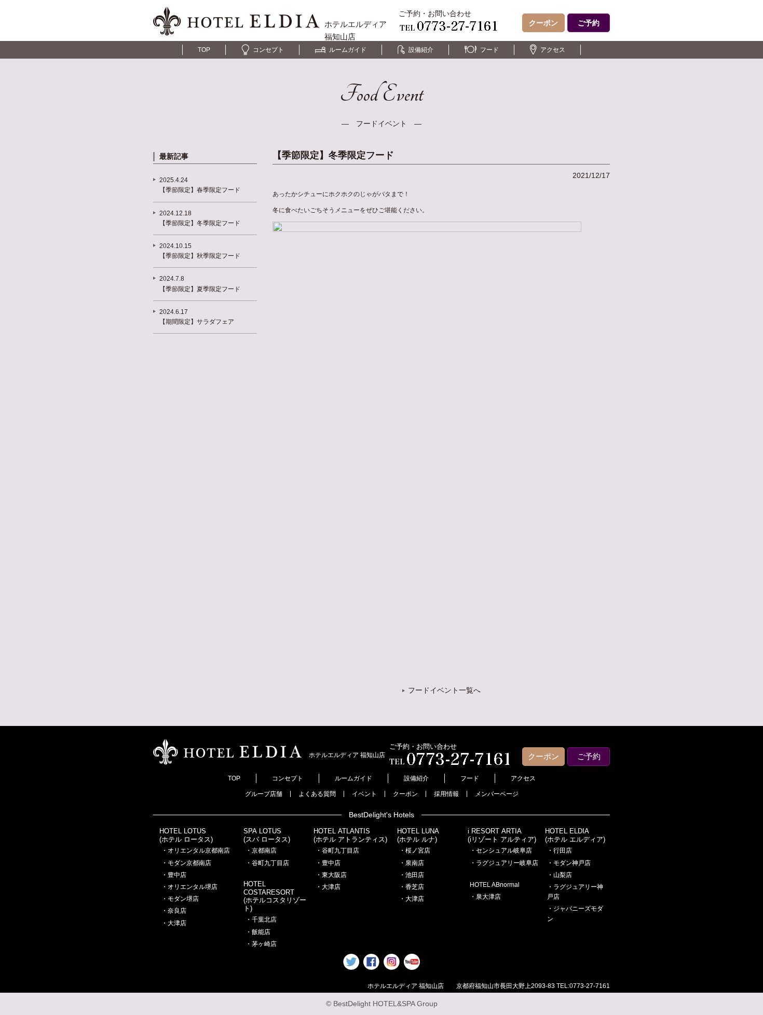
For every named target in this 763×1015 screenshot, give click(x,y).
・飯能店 (258, 932)
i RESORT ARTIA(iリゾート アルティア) (502, 835)
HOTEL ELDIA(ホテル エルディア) (575, 835)
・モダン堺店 (180, 898)
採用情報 (446, 794)
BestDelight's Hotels (381, 815)
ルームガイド (347, 49)
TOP (204, 49)
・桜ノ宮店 (414, 850)
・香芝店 (411, 886)
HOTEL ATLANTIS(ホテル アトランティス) (350, 835)
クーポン (543, 23)
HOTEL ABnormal (495, 884)
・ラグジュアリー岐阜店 (504, 863)
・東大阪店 (331, 875)
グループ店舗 (263, 794)
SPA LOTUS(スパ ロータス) (266, 835)
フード (489, 49)
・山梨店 (559, 875)
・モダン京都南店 (186, 863)
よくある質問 (317, 794)
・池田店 (411, 875)
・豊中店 (173, 875)
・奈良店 (173, 910)
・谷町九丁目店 (267, 863)
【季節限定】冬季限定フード (199, 223)
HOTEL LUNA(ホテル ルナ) (418, 835)
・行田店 (559, 850)
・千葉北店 (261, 919)
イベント (364, 794)
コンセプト (268, 49)
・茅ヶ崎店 (261, 944)
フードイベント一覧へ (444, 690)
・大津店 (173, 923)
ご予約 (589, 23)
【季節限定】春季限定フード (199, 190)
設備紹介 (420, 49)
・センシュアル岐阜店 (501, 850)
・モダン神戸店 (569, 863)
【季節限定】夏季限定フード (199, 289)
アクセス (552, 49)
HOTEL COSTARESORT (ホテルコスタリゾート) (274, 896)
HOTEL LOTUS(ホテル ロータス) (186, 835)
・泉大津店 (485, 896)
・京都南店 (261, 850)
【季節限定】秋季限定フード (199, 255)
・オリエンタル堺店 (189, 886)
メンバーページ (497, 794)
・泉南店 (411, 863)
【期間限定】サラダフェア (196, 321)
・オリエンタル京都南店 (195, 850)
